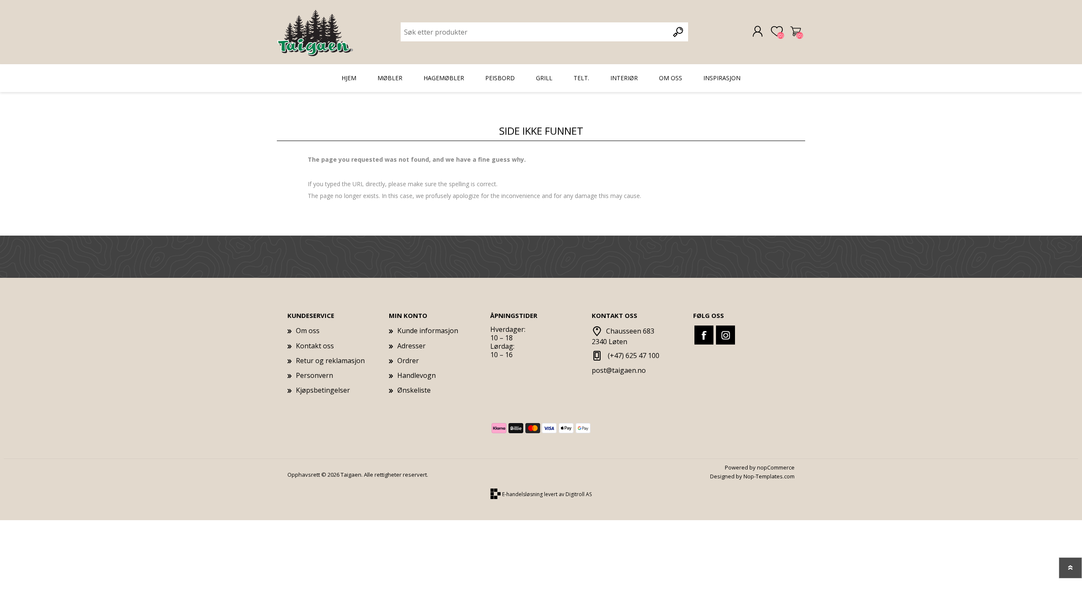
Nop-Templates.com (769, 476)
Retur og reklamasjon (330, 360)
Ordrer (408, 360)
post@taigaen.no (619, 370)
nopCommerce (776, 467)
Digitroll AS (579, 494)
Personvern (314, 375)
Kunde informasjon (427, 330)
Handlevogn (795, 31)
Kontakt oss (315, 345)
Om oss (308, 330)
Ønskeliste (414, 390)
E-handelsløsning (522, 494)
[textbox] (535, 31)
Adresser (411, 345)
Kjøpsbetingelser (323, 390)
